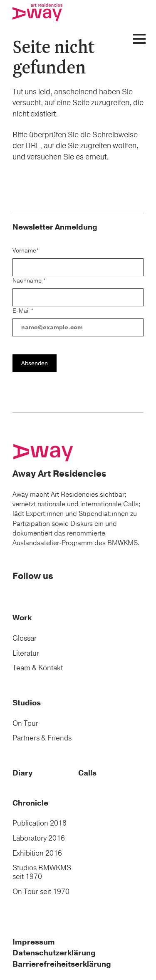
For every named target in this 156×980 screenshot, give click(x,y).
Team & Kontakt (37, 668)
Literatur (25, 653)
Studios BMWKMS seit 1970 (41, 872)
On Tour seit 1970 (40, 892)
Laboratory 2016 (38, 838)
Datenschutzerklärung (54, 953)
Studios (26, 703)
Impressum (33, 942)
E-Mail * (23, 311)
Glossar (24, 638)
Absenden (34, 363)
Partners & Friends (42, 738)
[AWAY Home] (43, 452)
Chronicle (30, 803)
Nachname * (29, 281)
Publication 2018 (39, 823)
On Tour (25, 723)
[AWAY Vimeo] (35, 592)
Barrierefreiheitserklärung (61, 964)
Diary (22, 773)
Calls (87, 773)
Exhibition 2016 (37, 853)
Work (22, 618)
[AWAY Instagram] (26, 592)
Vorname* (25, 251)
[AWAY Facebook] (17, 592)
